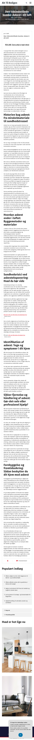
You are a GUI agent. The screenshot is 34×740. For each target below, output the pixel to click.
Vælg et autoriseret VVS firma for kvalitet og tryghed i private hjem (17, 589)
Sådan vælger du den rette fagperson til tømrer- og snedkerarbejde (17, 577)
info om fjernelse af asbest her (16, 335)
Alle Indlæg (18, 17)
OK (20, 734)
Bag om (8, 610)
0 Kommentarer (22, 560)
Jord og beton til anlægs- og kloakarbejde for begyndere (18, 595)
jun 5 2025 (6, 33)
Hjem (12, 17)
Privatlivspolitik (10, 614)
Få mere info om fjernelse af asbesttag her (15, 314)
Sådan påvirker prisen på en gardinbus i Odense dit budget (17, 583)
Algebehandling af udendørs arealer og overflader (16, 601)
